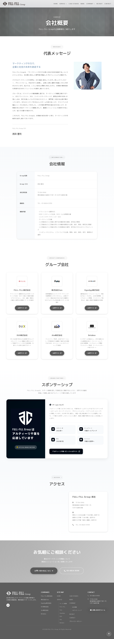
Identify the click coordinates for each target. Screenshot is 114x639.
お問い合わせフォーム (98, 610)
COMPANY (89, 4)
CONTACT (107, 4)
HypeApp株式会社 (46, 603)
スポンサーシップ (77, 610)
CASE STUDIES (74, 4)
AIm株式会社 (44, 610)
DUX (61, 616)
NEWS (82, 4)
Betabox (43, 614)
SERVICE (62, 4)
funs (61, 610)
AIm (61, 619)
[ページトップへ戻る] (108, 633)
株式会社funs (45, 599)
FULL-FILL (62, 607)
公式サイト (21, 308)
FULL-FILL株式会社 (46, 596)
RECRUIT (100, 4)
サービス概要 (63, 603)
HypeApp (62, 613)
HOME (56, 4)
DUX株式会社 (45, 607)
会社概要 (74, 607)
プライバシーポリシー (75, 621)
